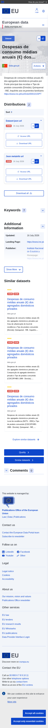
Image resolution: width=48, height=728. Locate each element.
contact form (21, 682)
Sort (8, 112)
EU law (5, 615)
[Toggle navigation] (43, 25)
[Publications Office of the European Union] (23, 501)
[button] (38, 2)
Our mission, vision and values (16, 596)
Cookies (6, 575)
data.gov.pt (14, 66)
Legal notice (8, 571)
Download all (22, 193)
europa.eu (24, 662)
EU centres (27, 685)
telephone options (20, 678)
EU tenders (7, 619)
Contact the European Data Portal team (20, 532)
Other (22, 555)
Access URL (25, 136)
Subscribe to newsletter (13, 536)
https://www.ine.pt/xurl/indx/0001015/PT (22, 94)
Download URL (25, 143)
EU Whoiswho (9, 628)
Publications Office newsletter (16, 600)
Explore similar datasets (26, 439)
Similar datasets (22, 460)
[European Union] (23, 655)
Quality (22, 452)
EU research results (11, 624)
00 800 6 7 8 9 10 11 (19, 675)
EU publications (9, 633)
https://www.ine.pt (35, 258)
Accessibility (8, 579)
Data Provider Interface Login (16, 637)
